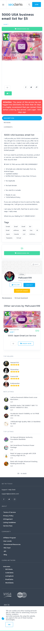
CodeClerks (9, 573)
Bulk (24, 230)
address (16, 230)
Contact (29, 285)
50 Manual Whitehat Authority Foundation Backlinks (21, 438)
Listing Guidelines (9, 522)
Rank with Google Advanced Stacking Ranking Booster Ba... (23, 462)
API (4, 551)
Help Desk (11, 489)
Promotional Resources (12, 544)
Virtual (18, 238)
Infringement (8, 519)
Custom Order (22, 291)
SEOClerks (9, 569)
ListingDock (9, 576)
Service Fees (7, 526)
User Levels (7, 541)
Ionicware (6, 566)
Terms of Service (9, 512)
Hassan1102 (14, 362)
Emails (8, 226)
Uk (37, 230)
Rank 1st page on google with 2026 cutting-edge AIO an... (23, 454)
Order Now (26, 343)
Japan (8, 234)
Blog (5, 554)
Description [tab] (9, 118)
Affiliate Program (9, 538)
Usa (31, 230)
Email (16, 226)
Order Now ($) (22, 29)
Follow (16, 285)
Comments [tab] (8, 127)
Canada (16, 234)
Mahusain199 (25, 277)
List (24, 234)
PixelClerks (9, 579)
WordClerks (9, 583)
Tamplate (9, 238)
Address (32, 234)
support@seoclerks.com (10, 494)
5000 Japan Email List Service (22, 335)
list (30, 226)
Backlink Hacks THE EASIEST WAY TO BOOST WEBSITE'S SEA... (24, 406)
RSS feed (6, 548)
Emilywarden (15, 383)
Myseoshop (14, 369)
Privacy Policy (8, 516)
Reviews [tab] (7, 122)
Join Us (6, 605)
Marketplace (7, 298)
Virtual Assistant (21, 298)
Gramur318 (14, 376)
